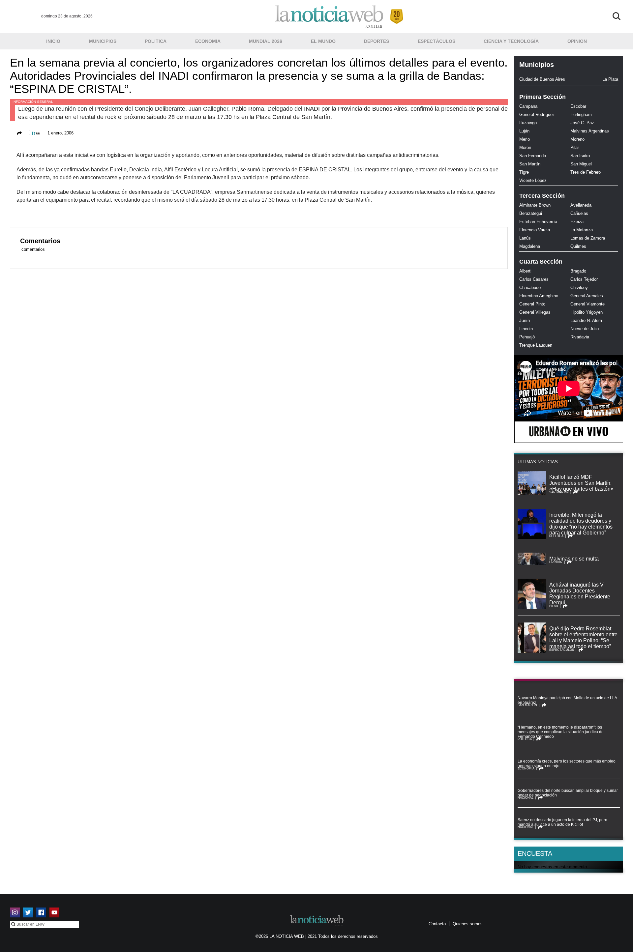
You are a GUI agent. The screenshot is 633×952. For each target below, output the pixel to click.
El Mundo (323, 41)
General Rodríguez (537, 114)
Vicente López (533, 180)
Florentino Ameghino (538, 295)
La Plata (610, 79)
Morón (525, 147)
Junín (524, 320)
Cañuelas (579, 213)
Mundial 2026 (265, 41)
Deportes (376, 41)
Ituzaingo (528, 122)
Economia (208, 41)
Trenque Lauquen (535, 345)
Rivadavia (579, 336)
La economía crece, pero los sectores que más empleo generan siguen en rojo (567, 763)
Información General (33, 101)
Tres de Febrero (585, 172)
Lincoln (526, 328)
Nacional (525, 797)
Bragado (578, 271)
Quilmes (578, 246)
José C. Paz (582, 122)
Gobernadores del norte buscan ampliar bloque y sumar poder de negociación (568, 792)
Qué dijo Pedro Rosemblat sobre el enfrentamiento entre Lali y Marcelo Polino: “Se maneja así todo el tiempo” (583, 637)
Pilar (574, 147)
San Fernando (532, 155)
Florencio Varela (534, 229)
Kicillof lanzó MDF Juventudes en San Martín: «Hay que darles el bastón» (581, 483)
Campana (528, 106)
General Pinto (532, 304)
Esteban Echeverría (538, 221)
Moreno (577, 139)
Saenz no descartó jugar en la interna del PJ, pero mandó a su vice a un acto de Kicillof (562, 822)
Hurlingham (581, 114)
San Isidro (580, 155)
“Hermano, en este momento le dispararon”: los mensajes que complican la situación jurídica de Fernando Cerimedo (561, 732)
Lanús (525, 238)
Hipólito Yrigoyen (586, 312)
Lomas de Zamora (587, 238)
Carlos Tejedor (584, 279)
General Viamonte (587, 304)
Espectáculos (436, 41)
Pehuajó (527, 336)
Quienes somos (468, 923)
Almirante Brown (535, 205)
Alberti (525, 271)
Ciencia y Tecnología (511, 41)
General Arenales (586, 295)
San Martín (529, 163)
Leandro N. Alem (586, 320)
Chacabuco (530, 287)
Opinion (577, 41)
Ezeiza (577, 221)
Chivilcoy (579, 287)
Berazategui (530, 213)
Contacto (437, 923)
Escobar (578, 106)
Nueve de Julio (584, 328)
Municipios (102, 41)
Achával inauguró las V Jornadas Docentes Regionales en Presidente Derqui (579, 593)
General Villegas (535, 312)
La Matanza (581, 229)
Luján (524, 131)
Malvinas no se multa (574, 559)
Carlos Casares (534, 279)
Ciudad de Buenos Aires (542, 79)
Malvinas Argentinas (589, 131)
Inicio (53, 41)
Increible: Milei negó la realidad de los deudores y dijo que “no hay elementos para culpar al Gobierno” (581, 523)
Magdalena (529, 246)
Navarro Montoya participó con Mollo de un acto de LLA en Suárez (567, 700)
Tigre (524, 172)
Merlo (524, 139)
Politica (155, 41)
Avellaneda (580, 205)
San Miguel (581, 163)
